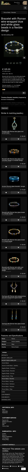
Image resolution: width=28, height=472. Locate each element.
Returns (4, 423)
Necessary (6, 466)
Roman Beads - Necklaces (8, 384)
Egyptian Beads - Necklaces (8, 368)
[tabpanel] (7, 63)
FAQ (3, 424)
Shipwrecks (5, 412)
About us (4, 435)
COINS (3, 392)
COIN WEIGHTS (5, 397)
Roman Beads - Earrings (8, 381)
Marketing (6, 468)
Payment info (5, 420)
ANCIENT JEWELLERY (7, 358)
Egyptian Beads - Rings (7, 376)
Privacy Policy (5, 439)
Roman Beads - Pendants (8, 386)
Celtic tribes (5, 411)
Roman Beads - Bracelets (8, 378)
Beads (3, 409)
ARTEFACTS (5, 355)
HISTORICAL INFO (6, 399)
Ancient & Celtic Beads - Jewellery (10, 365)
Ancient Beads (5, 363)
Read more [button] (4, 108)
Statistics (22, 466)
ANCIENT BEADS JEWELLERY (9, 360)
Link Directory (5, 438)
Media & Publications (7, 436)
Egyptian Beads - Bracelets (8, 371)
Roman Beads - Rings (7, 389)
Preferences (14, 466)
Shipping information (7, 421)
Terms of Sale (5, 426)
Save (23, 469)
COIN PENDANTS (6, 394)
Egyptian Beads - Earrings (8, 373)
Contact (4, 433)
